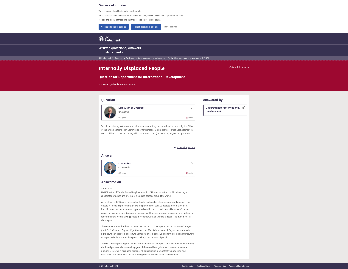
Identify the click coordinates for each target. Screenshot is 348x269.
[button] (239, 67)
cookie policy (154, 20)
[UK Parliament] (110, 39)
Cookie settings (170, 27)
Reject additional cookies (146, 27)
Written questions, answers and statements (120, 50)
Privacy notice (220, 266)
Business (118, 58)
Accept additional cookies (113, 27)
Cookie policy (188, 266)
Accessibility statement (239, 266)
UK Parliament (105, 58)
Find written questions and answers (183, 58)
